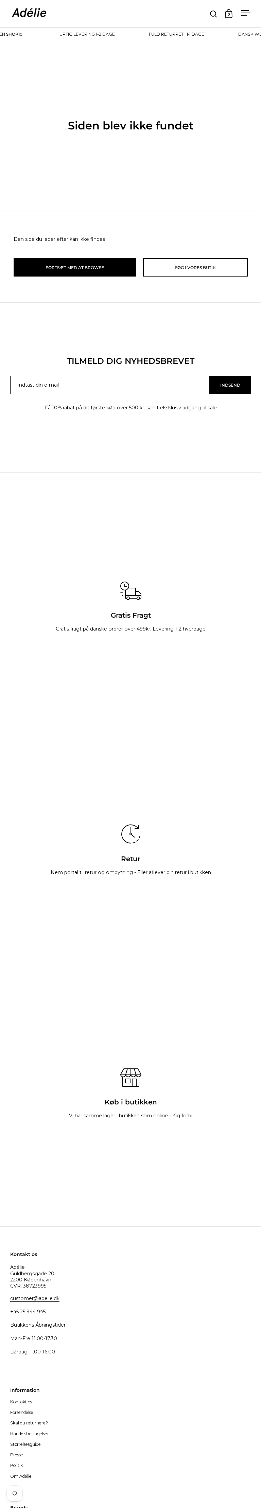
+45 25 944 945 (28, 1312)
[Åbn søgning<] (213, 13)
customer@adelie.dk (34, 1298)
